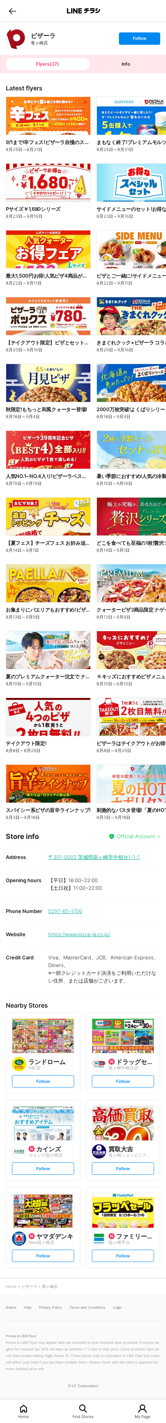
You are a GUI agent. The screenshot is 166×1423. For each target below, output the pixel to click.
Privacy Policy (50, 1307)
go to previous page (12, 11)
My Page (143, 1416)
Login (117, 1307)
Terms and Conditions (87, 1307)
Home (23, 1416)
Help (27, 1307)
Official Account (136, 836)
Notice (11, 1307)
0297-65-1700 (65, 911)
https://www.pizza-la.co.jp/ (79, 934)
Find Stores (83, 1416)
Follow (139, 40)
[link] (16, 38)
